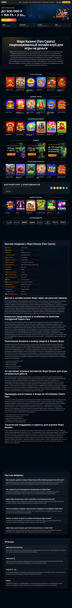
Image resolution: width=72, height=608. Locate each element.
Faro (4, 2)
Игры (20, 2)
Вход (30, 2)
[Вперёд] (68, 82)
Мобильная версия (37, 2)
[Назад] (4, 82)
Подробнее (8, 191)
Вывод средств (45, 2)
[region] (36, 85)
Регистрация (25, 2)
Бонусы (52, 2)
